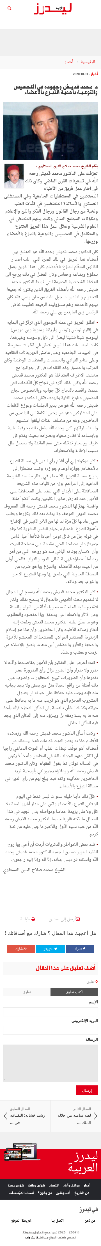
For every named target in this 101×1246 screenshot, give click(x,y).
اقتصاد (54, 1185)
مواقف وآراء (71, 1185)
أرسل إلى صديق (62, 919)
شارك (79, 949)
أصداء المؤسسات (21, 1193)
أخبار (69, 62)
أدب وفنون (63, 1193)
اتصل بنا (57, 1221)
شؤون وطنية (36, 1185)
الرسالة (92, 1039)
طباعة (25, 919)
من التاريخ (81, 1193)
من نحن (89, 1221)
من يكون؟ (45, 1193)
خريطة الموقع (21, 1221)
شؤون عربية (16, 1185)
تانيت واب (31, 1238)
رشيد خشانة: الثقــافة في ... (27, 1116)
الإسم (93, 1001)
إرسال (87, 1090)
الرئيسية (88, 62)
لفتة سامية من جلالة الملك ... (74, 1116)
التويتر (49, 949)
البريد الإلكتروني (85, 1020)
